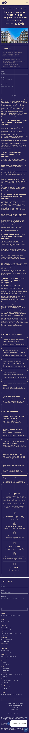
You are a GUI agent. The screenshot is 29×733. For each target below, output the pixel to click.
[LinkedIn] (17, 713)
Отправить (14, 95)
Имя (2, 71)
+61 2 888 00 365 (5, 670)
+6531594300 (4, 676)
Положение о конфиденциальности (14, 703)
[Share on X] (19, 23)
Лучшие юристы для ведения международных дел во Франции (11, 65)
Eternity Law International (9, 8)
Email (2, 77)
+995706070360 (4, 696)
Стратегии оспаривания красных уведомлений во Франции (11, 54)
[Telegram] (14, 713)
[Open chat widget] (26, 730)
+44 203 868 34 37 (5, 629)
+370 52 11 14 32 (5, 641)
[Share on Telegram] (16, 23)
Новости (18, 8)
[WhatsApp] (20, 713)
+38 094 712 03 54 (5, 623)
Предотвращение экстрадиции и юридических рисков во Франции (11, 58)
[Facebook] (8, 713)
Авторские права (14, 707)
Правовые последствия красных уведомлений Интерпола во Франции (12, 51)
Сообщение (4, 83)
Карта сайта (14, 711)
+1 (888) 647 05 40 (5, 646)
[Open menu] (27, 2)
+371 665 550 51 (5, 658)
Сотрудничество (14, 709)
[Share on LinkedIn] (22, 23)
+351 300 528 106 (5, 688)
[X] (11, 713)
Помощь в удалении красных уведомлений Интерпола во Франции (13, 61)
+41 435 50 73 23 (5, 617)
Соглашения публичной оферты (14, 705)
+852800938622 (4, 682)
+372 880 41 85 (4, 635)
